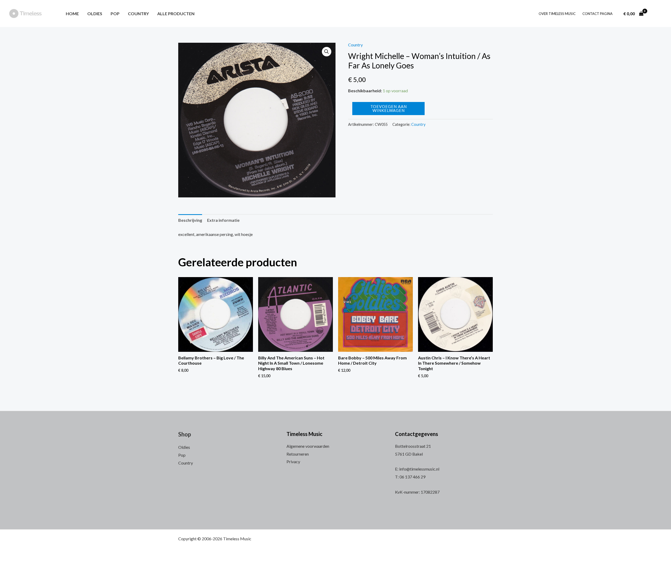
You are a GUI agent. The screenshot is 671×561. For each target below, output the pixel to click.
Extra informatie (223, 220)
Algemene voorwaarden (307, 446)
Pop (115, 13)
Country (138, 13)
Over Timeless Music (557, 14)
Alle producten (175, 13)
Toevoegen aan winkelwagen (388, 108)
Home (72, 13)
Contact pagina (597, 14)
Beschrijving (190, 220)
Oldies (94, 13)
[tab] (190, 220)
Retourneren (297, 453)
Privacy (293, 461)
